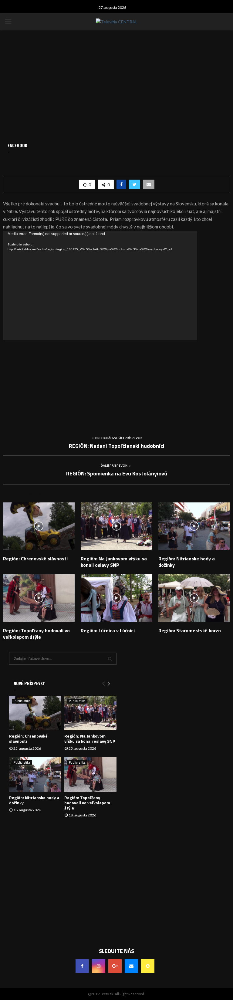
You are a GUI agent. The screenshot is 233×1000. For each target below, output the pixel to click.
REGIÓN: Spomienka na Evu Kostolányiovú (116, 473)
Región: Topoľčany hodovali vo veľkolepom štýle (36, 633)
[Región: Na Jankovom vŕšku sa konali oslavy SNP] (90, 713)
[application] (100, 285)
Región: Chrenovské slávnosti (35, 558)
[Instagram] (98, 966)
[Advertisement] (116, 382)
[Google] (115, 966)
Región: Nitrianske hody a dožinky (186, 562)
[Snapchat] (147, 966)
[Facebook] (82, 966)
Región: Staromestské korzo (189, 630)
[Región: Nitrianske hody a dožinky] (35, 774)
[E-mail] (131, 966)
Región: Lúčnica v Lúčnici (108, 630)
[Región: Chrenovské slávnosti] (35, 713)
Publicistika (22, 701)
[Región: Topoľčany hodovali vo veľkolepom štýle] (90, 774)
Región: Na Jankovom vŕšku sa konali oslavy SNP (114, 562)
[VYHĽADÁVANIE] (109, 659)
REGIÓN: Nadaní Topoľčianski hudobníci (116, 446)
